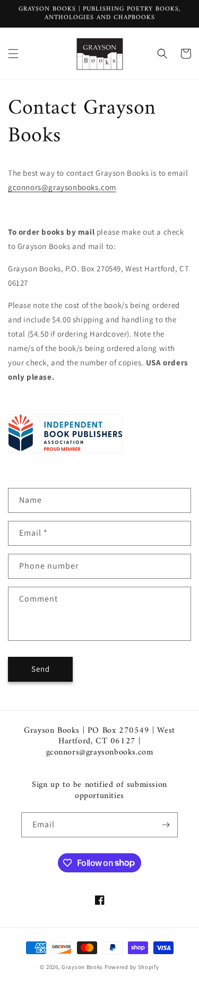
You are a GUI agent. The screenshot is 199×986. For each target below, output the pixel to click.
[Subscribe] (165, 824)
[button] (13, 53)
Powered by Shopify (132, 967)
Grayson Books (82, 967)
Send (40, 669)
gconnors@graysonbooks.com (62, 187)
